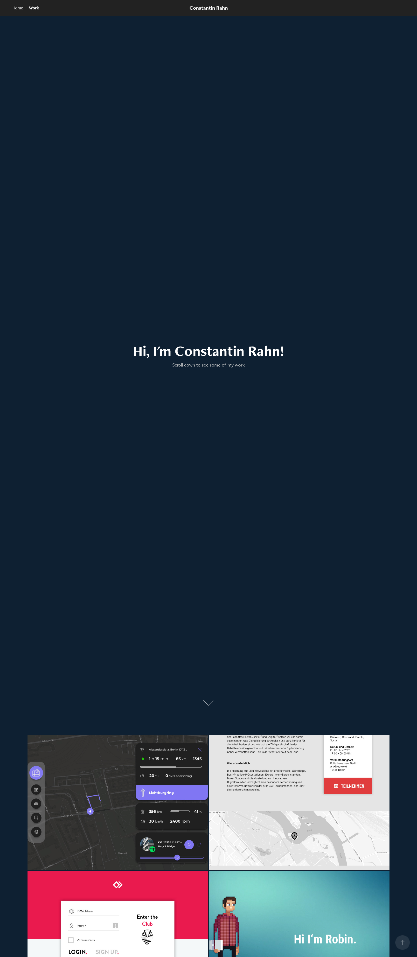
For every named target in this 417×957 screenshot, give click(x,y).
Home (18, 8)
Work (34, 8)
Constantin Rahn (208, 7)
